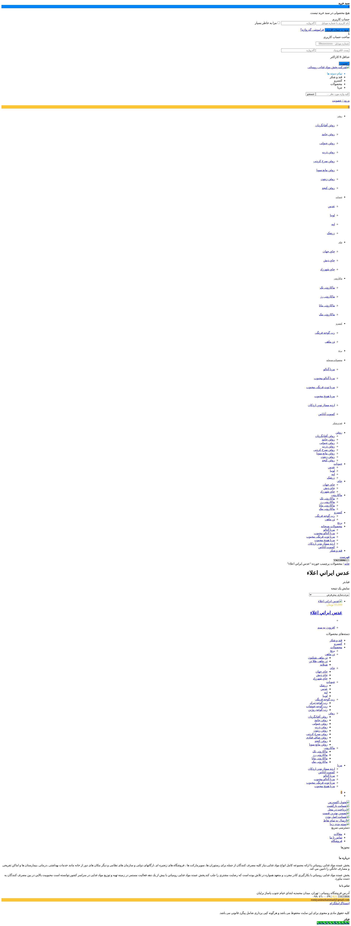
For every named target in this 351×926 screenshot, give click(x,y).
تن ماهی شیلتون (318, 657)
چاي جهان (329, 251)
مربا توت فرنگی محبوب (320, 387)
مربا (339, 765)
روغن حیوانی (327, 143)
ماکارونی (336, 495)
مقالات (338, 834)
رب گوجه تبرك (319, 702)
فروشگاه (336, 840)
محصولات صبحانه (331, 526)
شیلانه (324, 664)
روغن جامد (328, 134)
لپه (333, 224)
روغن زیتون (328, 179)
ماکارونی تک (327, 287)
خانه (347, 563)
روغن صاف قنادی (317, 737)
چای (339, 481)
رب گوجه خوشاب (317, 706)
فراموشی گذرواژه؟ (312, 29)
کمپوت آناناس (326, 414)
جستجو (310, 94)
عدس (331, 206)
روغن (339, 432)
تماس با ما (336, 837)
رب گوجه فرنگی (325, 332)
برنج (339, 522)
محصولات (336, 647)
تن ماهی (330, 341)
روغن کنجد (328, 188)
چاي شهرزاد (327, 269)
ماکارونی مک (327, 314)
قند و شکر (336, 550)
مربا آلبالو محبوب (324, 378)
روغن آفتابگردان (325, 125)
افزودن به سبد (326, 627)
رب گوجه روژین (318, 709)
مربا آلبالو (329, 369)
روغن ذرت (328, 152)
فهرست (345, 556)
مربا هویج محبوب (324, 396)
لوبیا (332, 215)
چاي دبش (329, 260)
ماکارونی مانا (327, 305)
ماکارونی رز (327, 296)
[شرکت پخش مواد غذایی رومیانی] (329, 67)
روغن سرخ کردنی (324, 161)
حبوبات (338, 463)
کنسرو (338, 512)
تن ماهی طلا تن (318, 661)
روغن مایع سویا (325, 170)
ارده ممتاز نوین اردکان (321, 405)
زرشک (331, 233)
